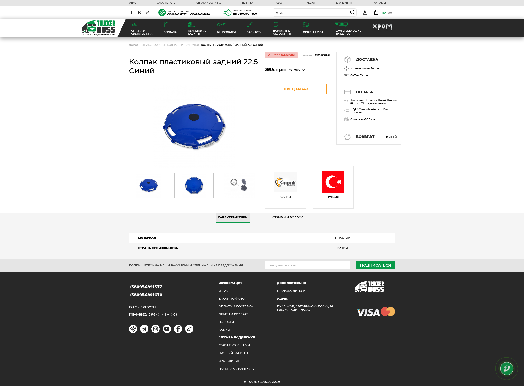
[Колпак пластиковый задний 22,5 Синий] (194, 126)
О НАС (132, 3)
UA (390, 12)
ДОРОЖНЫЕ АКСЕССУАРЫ (147, 44)
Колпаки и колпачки (183, 44)
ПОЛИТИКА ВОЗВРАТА (236, 368)
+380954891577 (177, 14)
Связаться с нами (234, 345)
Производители (291, 291)
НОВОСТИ (280, 3)
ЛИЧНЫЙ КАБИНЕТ (233, 353)
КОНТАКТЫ (380, 3)
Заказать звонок (178, 11)
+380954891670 (200, 14)
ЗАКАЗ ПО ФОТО (166, 3)
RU (384, 12)
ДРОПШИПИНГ (344, 3)
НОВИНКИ (247, 3)
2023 (277, 381)
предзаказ (295, 89)
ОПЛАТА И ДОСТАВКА (208, 3)
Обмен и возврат (233, 314)
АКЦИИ (311, 3)
